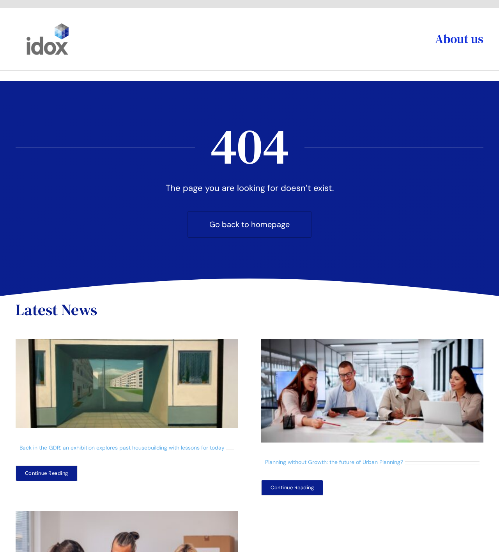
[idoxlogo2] (48, 24)
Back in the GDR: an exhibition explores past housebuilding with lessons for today (122, 447)
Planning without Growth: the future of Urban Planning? (334, 462)
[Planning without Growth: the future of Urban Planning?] (372, 391)
